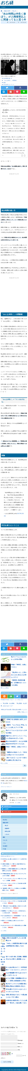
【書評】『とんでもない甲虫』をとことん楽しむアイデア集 (16, 726)
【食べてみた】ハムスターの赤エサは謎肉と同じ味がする (16, 759)
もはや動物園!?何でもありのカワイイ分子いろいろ (16, 974)
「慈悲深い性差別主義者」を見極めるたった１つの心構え (18, 682)
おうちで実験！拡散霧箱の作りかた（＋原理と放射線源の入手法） (16, 979)
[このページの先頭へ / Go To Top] (26, 1068)
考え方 (14, 11)
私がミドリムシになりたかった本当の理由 (18, 658)
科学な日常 (7, 831)
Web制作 (5, 846)
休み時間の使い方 (7, 78)
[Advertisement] (14, 39)
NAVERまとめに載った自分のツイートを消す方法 (14, 859)
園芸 (4, 837)
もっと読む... (18, 802)
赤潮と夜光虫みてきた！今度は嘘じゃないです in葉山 (16, 996)
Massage (20, 1040)
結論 (4, 82)
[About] (5, 797)
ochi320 (5, 809)
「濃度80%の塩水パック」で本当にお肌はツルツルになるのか (16, 753)
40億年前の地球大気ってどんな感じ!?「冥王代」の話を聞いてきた (16, 1002)
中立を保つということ (8, 84)
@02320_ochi (6, 806)
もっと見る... (4, 930)
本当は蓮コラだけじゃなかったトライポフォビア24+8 (16, 990)
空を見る (5, 819)
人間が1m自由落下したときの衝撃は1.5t (16, 939)
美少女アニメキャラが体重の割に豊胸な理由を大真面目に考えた (16, 985)
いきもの (7, 834)
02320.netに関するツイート (7, 856)
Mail (19, 1046)
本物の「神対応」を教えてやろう (18, 666)
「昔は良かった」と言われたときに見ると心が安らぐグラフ (18, 675)
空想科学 (7, 828)
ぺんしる (5, 840)
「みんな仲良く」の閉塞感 (9, 80)
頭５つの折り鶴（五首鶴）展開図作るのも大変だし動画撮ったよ (16, 958)
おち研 (8, 1069)
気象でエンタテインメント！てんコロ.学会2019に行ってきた (16, 737)
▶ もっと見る (5, 688)
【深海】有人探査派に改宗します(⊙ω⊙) (16, 721)
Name (19, 1043)
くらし (4, 843)
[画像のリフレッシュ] (12, 1053)
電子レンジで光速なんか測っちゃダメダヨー (13, 920)
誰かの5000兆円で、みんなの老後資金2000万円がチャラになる (16, 743)
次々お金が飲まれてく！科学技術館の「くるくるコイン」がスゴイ (16, 969)
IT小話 (4, 849)
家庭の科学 (7, 11)
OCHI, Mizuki (6, 811)
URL (19, 1050)
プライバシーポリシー (6, 786)
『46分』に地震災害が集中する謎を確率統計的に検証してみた (16, 945)
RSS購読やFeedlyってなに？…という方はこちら (12, 699)
